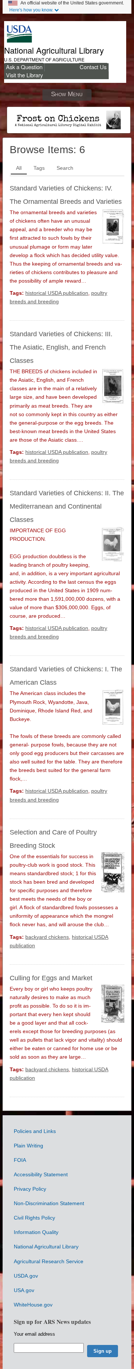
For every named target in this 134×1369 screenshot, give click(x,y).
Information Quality (36, 1232)
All (19, 168)
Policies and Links (35, 1131)
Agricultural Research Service (48, 1261)
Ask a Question (24, 67)
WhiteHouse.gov (33, 1305)
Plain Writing (28, 1146)
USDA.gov (26, 1276)
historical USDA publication (56, 293)
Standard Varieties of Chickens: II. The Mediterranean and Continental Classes (67, 506)
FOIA (20, 1160)
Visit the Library (24, 75)
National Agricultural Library (54, 50)
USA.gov (24, 1290)
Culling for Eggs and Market (51, 978)
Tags (39, 168)
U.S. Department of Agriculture (44, 59)
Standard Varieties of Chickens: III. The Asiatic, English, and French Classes (61, 347)
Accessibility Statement (41, 1174)
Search (65, 168)
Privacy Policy (30, 1189)
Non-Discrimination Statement (49, 1203)
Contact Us (93, 67)
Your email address (34, 1334)
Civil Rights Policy (34, 1218)
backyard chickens (47, 937)
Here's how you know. (31, 10)
